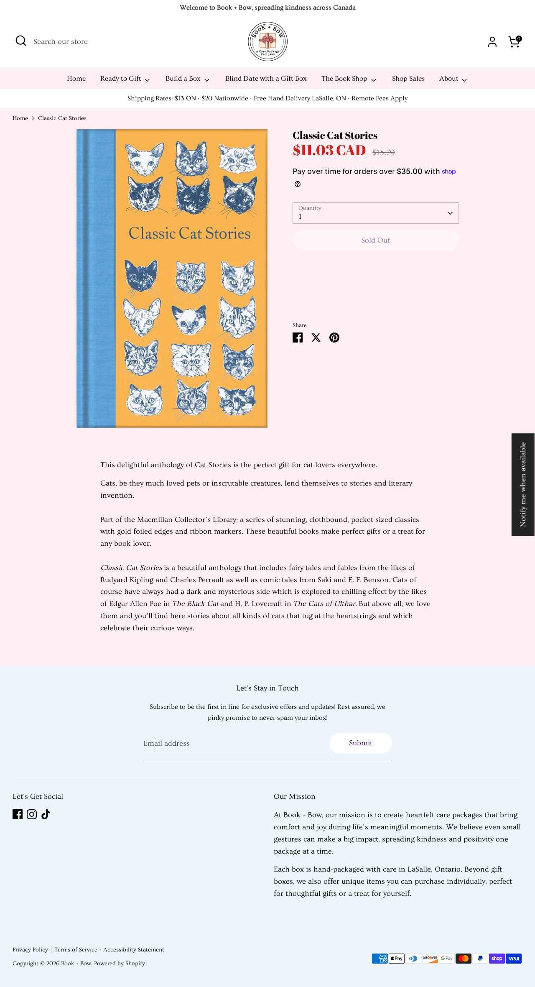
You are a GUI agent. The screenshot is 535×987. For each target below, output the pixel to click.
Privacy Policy (30, 949)
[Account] (492, 41)
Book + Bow (76, 963)
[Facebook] (18, 814)
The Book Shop (345, 78)
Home (76, 78)
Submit (360, 743)
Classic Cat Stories (62, 118)
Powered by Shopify (119, 963)
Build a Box (184, 78)
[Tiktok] (46, 814)
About (449, 78)
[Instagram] (32, 814)
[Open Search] (21, 40)
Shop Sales (408, 78)
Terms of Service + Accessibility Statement (109, 949)
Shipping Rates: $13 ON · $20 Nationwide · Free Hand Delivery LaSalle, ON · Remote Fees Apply (267, 98)
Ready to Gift (121, 78)
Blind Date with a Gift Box (266, 78)
